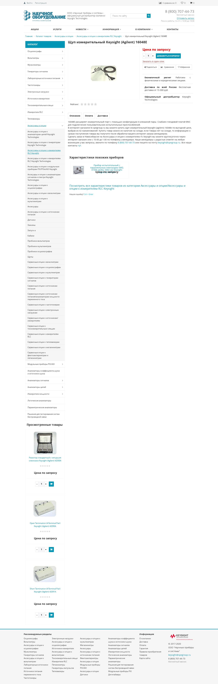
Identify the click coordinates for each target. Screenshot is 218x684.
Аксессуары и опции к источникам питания (43, 213)
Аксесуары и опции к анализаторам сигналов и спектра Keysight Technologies (44, 177)
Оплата (142, 645)
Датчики (31, 220)
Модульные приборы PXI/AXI (41, 364)
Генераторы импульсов (63, 668)
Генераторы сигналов (38, 71)
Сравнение (169, 67)
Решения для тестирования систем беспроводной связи (44, 415)
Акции (35, 29)
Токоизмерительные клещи (40, 105)
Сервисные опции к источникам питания (42, 287)
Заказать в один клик (153, 61)
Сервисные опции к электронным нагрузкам (43, 311)
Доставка (143, 641)
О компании (143, 29)
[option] (103, 73)
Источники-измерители (39, 98)
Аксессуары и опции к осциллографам (38, 186)
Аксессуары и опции (37, 125)
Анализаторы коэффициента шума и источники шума (44, 372)
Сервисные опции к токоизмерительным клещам (41, 327)
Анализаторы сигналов (38, 380)
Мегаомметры (87, 645)
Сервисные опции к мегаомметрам (44, 347)
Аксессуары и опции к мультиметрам (38, 200)
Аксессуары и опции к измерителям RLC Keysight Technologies (44, 159)
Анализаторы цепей (37, 387)
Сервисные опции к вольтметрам (43, 262)
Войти (29, 3)
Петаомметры (58, 664)
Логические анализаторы (39, 400)
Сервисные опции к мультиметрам (44, 272)
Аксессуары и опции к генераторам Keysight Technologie (44, 143)
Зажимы (31, 225)
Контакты (172, 29)
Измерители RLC (35, 112)
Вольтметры (33, 58)
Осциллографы (35, 51)
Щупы (30, 256)
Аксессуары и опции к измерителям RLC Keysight (44, 151)
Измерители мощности (38, 394)
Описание (75, 115)
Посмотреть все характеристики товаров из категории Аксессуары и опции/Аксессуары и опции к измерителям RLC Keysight (127, 187)
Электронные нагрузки (38, 91)
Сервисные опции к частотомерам (44, 304)
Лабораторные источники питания (44, 78)
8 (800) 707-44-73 (126, 142)
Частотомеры (34, 85)
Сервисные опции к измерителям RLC (43, 335)
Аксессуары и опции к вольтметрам (44, 193)
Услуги (57, 29)
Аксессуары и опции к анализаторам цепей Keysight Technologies (41, 134)
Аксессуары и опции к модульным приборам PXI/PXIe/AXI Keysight (43, 168)
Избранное (185, 67)
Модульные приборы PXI (120, 671)
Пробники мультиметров (39, 246)
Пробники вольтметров (39, 241)
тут (79, 145)
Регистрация (41, 3)
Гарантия (143, 648)
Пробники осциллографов (40, 251)
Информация (111, 29)
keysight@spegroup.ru (169, 142)
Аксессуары (33, 206)
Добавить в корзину (168, 56)
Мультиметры (34, 64)
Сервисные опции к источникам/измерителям (43, 319)
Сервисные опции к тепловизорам (43, 342)
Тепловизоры (34, 118)
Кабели (31, 235)
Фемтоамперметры (89, 658)
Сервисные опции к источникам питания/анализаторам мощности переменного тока (43, 296)
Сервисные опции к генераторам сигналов (43, 279)
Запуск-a (32, 230)
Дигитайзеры (114, 674)
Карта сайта (144, 658)
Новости (81, 29)
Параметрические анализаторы (42, 407)
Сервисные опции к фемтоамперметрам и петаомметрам (38, 355)
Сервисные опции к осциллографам (44, 267)
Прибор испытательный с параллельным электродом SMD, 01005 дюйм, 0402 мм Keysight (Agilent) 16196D (107, 168)
